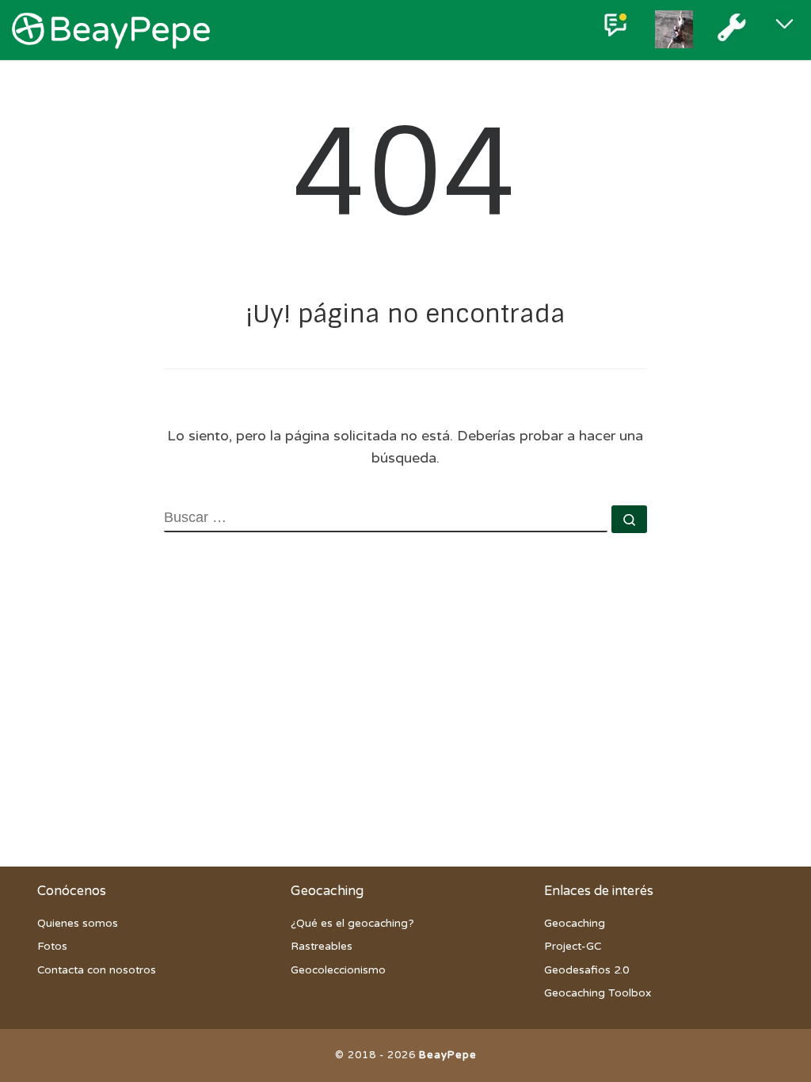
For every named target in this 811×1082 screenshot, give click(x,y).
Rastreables (321, 946)
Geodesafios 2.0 (586, 970)
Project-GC (572, 946)
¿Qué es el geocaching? (352, 923)
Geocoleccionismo (338, 970)
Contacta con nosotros (96, 970)
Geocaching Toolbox (597, 993)
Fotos (52, 946)
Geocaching (574, 923)
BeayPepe (448, 1055)
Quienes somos (77, 923)
